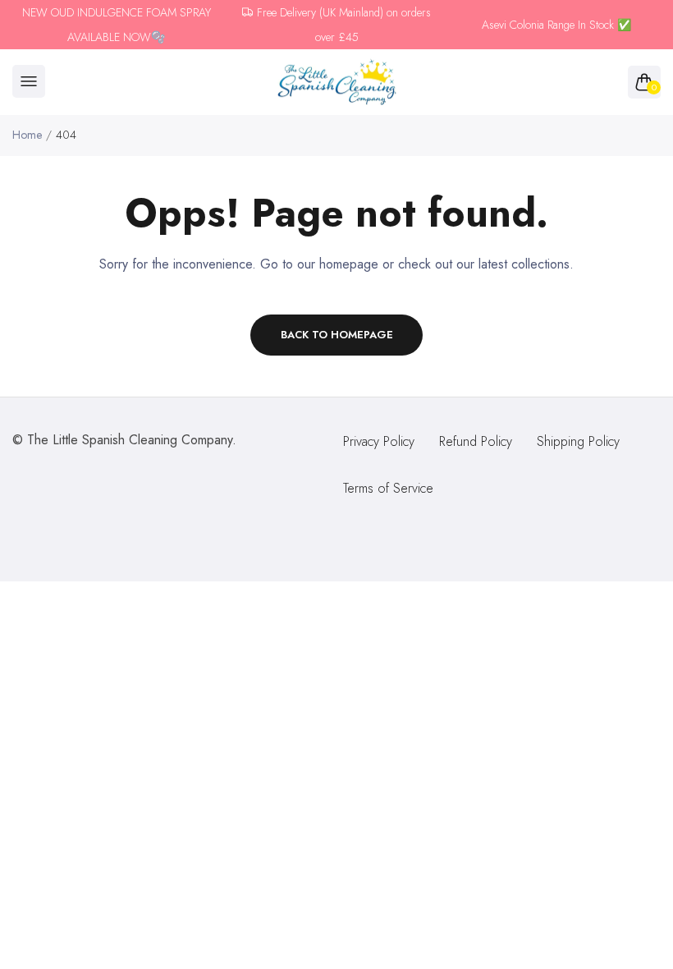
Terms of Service (388, 488)
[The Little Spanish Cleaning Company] (336, 82)
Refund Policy (475, 441)
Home (27, 134)
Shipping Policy (578, 441)
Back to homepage (337, 334)
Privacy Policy (378, 441)
